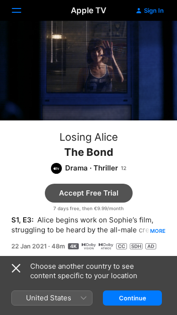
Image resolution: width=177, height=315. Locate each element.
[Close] (16, 268)
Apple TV (88, 10)
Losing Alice (88, 137)
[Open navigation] (22, 10)
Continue (132, 298)
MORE (158, 231)
